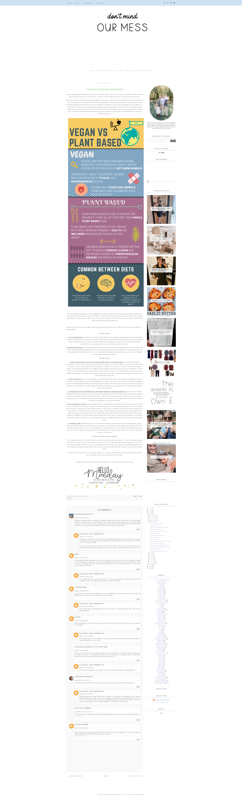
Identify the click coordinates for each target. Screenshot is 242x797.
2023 (150, 510)
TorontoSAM (81, 587)
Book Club (160, 591)
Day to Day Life (160, 603)
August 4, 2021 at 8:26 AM (86, 636)
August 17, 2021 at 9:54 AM (86, 694)
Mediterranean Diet (160, 639)
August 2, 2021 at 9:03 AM (81, 517)
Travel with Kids (160, 676)
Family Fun (160, 608)
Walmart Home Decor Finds (161, 239)
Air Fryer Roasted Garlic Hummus (159, 527)
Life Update (161, 457)
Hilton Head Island (160, 623)
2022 (150, 511)
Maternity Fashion (160, 637)
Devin (160, 604)
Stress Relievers (160, 669)
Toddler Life (160, 673)
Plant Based (160, 655)
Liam (160, 632)
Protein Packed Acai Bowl (157, 535)
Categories (88, 2)
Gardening (160, 615)
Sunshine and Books (84, 514)
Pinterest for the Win (160, 653)
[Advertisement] (121, 55)
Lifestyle (160, 633)
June (151, 554)
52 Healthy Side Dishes (160, 579)
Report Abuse (161, 689)
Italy (160, 630)
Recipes (160, 662)
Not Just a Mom (160, 647)
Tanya (110, 462)
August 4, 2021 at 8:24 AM (86, 576)
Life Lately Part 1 (154, 539)
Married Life (160, 636)
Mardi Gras (161, 635)
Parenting (160, 650)
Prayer (161, 658)
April (151, 558)
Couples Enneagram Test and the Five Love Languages (161, 424)
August (152, 522)
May (151, 556)
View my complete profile (161, 702)
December (153, 515)
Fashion (160, 611)
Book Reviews (160, 593)
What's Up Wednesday (156, 529)
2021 (150, 513)
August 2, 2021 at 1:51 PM (85, 536)
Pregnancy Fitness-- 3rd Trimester (161, 209)
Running (160, 665)
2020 (150, 564)
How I (160, 628)
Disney (160, 605)
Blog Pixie (124, 794)
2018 (150, 568)
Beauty (160, 586)
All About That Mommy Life (91, 534)
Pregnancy (160, 660)
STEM (160, 668)
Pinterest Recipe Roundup (161, 300)
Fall (161, 607)
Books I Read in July (155, 549)
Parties (160, 651)
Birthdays (160, 587)
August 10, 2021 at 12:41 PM (82, 680)
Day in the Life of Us (160, 601)
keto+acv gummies (83, 708)
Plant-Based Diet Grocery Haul (158, 531)
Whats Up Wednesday (160, 682)
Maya (77, 554)
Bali (161, 584)
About (77, 2)
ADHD (160, 580)
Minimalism (161, 640)
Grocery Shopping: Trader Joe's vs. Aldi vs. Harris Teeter (161, 332)
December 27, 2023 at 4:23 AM (83, 711)
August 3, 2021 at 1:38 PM (81, 650)
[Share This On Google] (141, 496)
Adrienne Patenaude (84, 676)
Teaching (160, 672)
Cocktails (160, 597)
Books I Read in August (156, 523)
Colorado (160, 598)
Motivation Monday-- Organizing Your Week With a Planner (161, 394)
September (153, 520)
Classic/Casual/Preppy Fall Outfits (161, 270)
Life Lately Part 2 (154, 537)
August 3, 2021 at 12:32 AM (82, 557)
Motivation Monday (160, 644)
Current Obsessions (160, 600)
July (151, 553)
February (152, 561)
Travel (160, 675)
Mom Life (160, 641)
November (153, 516)
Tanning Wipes (161, 671)
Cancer (160, 594)
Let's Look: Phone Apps (156, 543)
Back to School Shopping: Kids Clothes (160, 541)
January (152, 563)
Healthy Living (78, 496)
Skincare (160, 667)
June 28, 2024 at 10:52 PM (81, 728)
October (152, 518)
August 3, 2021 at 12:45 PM (82, 591)
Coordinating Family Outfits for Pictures (161, 362)
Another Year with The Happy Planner (160, 547)
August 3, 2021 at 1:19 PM (81, 620)
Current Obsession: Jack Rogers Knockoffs (161, 443)
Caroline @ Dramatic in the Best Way (91, 647)
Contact (100, 2)
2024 (150, 508)
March (152, 559)
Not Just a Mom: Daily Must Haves (159, 545)
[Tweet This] (136, 496)
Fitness (160, 612)
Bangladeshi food (80, 735)
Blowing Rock (160, 590)
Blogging (160, 589)
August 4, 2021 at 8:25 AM (86, 606)
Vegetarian (161, 679)
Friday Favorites (154, 525)
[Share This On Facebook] (133, 496)
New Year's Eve (160, 646)
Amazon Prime (160, 582)
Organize (160, 648)
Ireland (161, 629)
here (97, 96)
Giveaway (160, 616)
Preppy (160, 661)
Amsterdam (160, 583)
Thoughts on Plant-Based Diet (158, 551)
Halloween (161, 619)
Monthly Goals (160, 643)
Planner (161, 654)
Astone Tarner (81, 724)
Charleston (161, 596)
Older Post (135, 776)
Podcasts (160, 657)
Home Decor (160, 626)
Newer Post (76, 776)
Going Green (160, 618)
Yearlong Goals (160, 683)
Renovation (160, 664)
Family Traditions (160, 609)
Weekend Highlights (160, 680)
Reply (138, 529)
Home (69, 2)
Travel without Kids (160, 678)
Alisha (77, 617)
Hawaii (161, 621)
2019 (150, 566)
